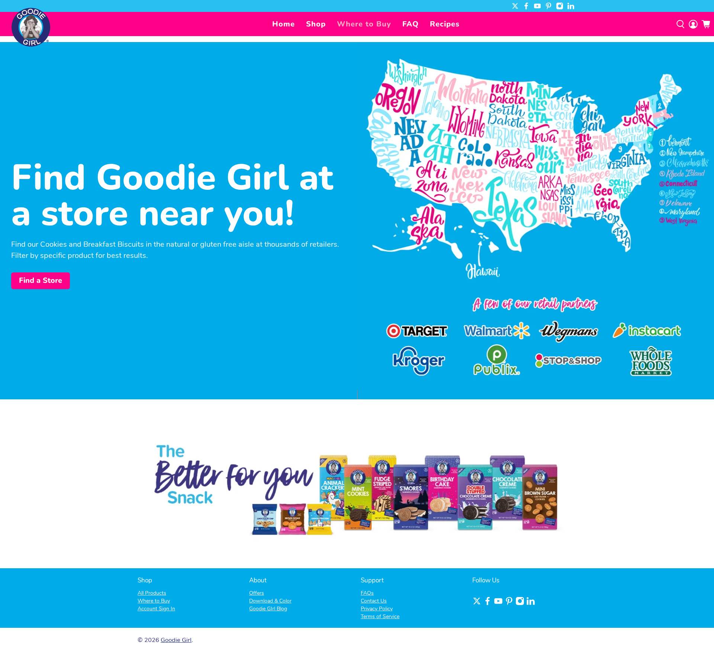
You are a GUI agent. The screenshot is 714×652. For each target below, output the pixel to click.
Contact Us (374, 600)
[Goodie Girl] (30, 27)
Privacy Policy (377, 608)
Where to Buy (364, 24)
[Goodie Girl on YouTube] (537, 6)
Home (283, 24)
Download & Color (270, 600)
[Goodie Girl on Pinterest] (548, 6)
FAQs (367, 593)
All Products (152, 593)
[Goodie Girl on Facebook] (526, 6)
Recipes (445, 24)
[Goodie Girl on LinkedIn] (571, 6)
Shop (316, 24)
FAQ (410, 24)
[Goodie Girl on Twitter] (515, 6)
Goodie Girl (176, 640)
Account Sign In (156, 608)
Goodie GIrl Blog (268, 608)
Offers (256, 593)
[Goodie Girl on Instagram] (559, 6)
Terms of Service (380, 616)
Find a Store (40, 280)
